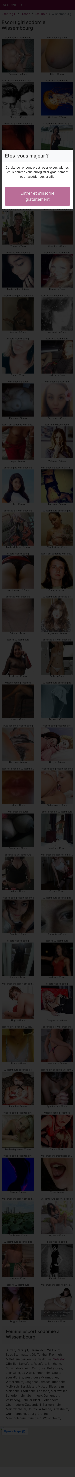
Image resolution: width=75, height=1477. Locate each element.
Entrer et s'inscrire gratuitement (37, 196)
